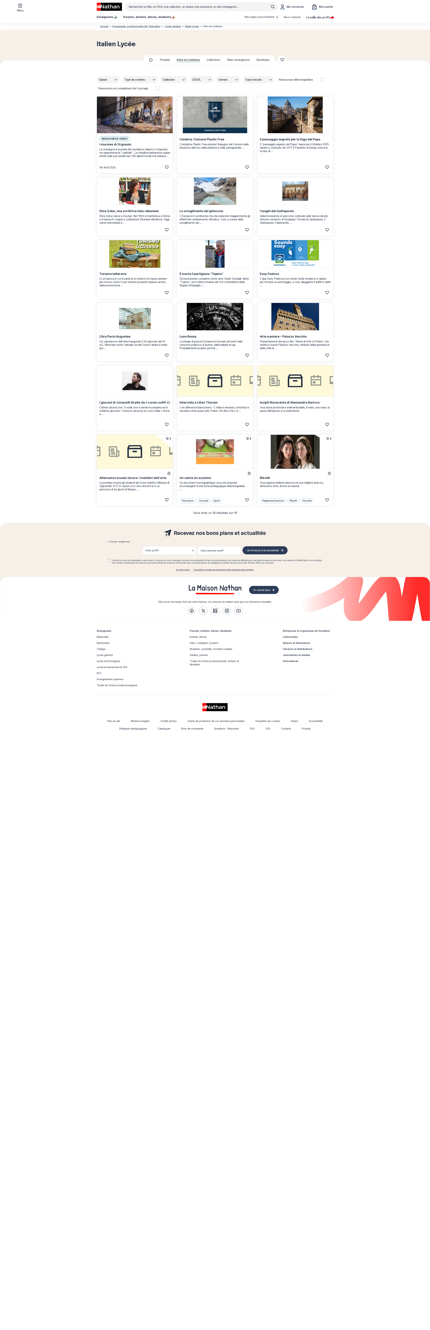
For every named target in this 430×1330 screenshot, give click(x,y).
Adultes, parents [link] (199, 655)
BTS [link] (99, 673)
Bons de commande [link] (192, 728)
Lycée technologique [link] (108, 661)
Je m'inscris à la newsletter (263, 550)
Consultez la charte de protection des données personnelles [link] (224, 569)
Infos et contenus (188, 59)
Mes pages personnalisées (260, 16)
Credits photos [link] (168, 721)
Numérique (262, 59)
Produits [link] (306, 728)
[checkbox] (109, 560)
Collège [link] (101, 649)
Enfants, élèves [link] (198, 636)
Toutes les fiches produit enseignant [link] (117, 685)
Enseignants (104, 630)
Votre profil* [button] (152, 550)
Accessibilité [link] (316, 721)
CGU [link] (252, 728)
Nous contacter (292, 17)
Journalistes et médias (296, 655)
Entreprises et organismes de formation (306, 630)
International (290, 661)
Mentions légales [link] (140, 721)
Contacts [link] (286, 728)
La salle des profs (318, 17)
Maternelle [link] (103, 636)
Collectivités (290, 636)
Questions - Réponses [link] (226, 728)
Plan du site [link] (113, 721)
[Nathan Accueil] (109, 7)
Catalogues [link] (164, 728)
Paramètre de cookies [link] (267, 721)
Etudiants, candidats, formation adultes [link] (211, 649)
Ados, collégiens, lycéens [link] (204, 642)
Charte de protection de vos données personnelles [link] (216, 721)
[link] (191, 611)
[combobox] (108, 79)
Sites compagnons (238, 59)
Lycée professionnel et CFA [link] (112, 667)
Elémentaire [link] (103, 642)
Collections (213, 59)
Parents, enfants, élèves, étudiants (210, 630)
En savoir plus (183, 569)
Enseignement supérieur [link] (110, 679)
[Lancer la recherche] (273, 7)
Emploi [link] (294, 721)
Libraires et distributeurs (297, 649)
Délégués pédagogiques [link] (133, 728)
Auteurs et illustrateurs (296, 642)
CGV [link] (267, 728)
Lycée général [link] (105, 655)
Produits (165, 59)
